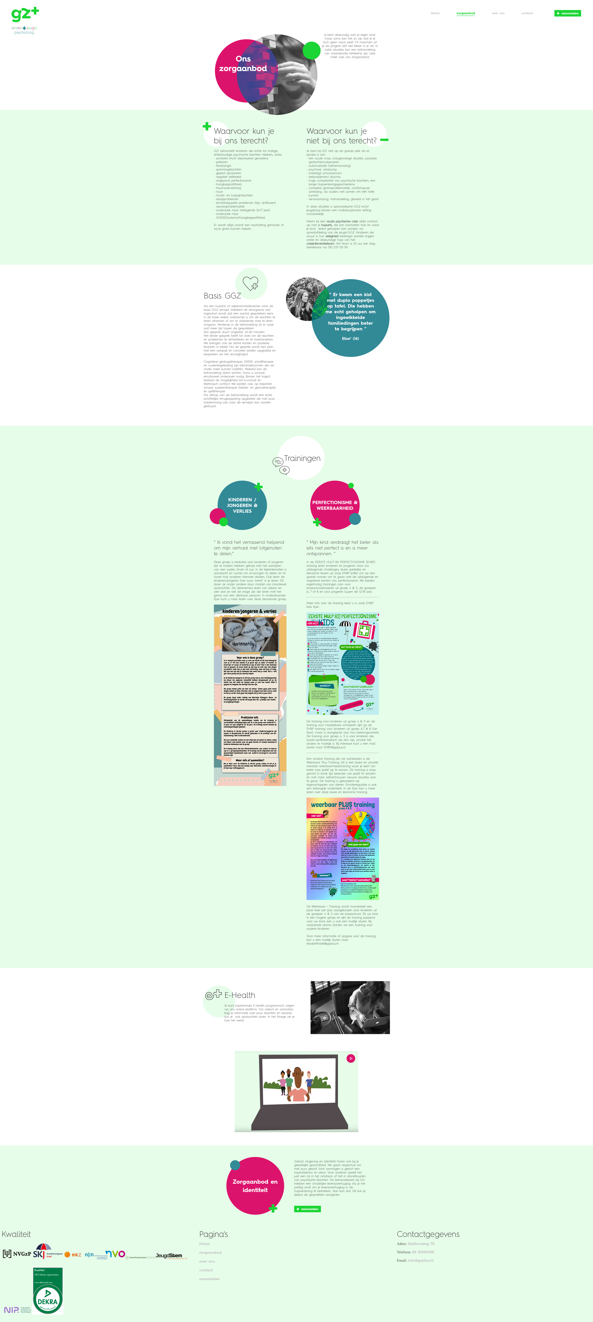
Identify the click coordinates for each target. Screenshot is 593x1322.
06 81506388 (423, 1252)
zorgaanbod (210, 1252)
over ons (207, 1261)
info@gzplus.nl (420, 1260)
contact (206, 1270)
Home (204, 1243)
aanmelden (570, 13)
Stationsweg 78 (421, 1243)
